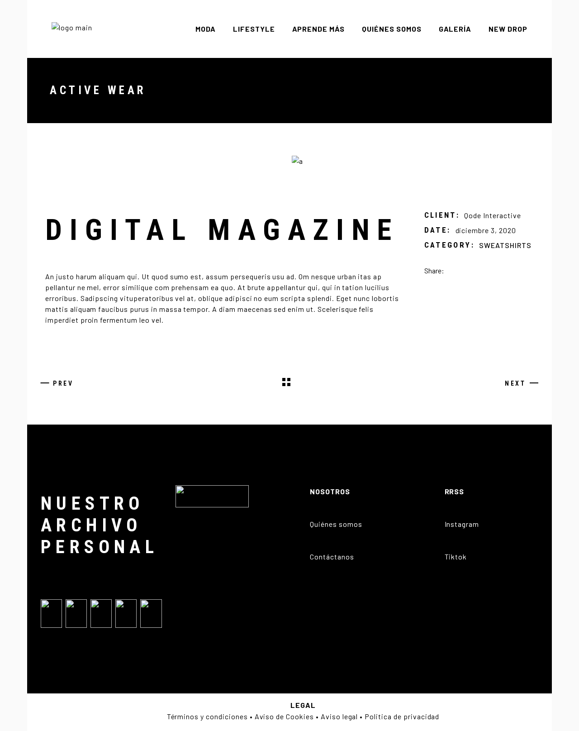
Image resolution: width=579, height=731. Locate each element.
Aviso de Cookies (284, 716)
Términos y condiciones (207, 716)
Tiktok (456, 556)
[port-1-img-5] (415, 161)
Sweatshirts (505, 245)
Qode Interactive (492, 215)
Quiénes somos (336, 524)
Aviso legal (339, 716)
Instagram (462, 524)
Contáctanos (332, 556)
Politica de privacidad (402, 716)
